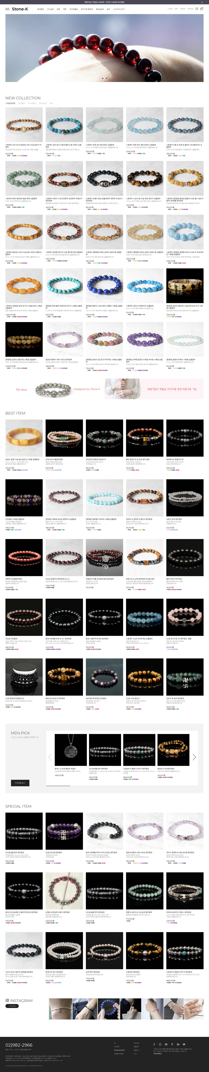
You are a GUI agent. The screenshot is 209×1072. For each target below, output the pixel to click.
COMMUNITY (119, 9)
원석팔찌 (40, 9)
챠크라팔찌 (32, 103)
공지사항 (136, 1043)
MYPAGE (190, 9)
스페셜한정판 (10, 103)
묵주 (65, 9)
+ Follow (12, 1006)
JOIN (176, 9)
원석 (108, 9)
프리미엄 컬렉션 (87, 9)
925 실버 (50, 9)
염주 (58, 9)
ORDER (182, 9)
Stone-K (20, 9)
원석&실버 (100, 9)
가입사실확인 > (157, 1053)
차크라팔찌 (74, 9)
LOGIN (170, 9)
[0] (201, 8)
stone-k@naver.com (55, 1060)
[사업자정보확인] (26, 1058)
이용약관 (116, 1046)
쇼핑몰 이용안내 (119, 1054)
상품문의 (136, 1046)
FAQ (135, 1054)
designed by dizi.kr (35, 1065)
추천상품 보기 (20, 783)
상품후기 (136, 1050)
